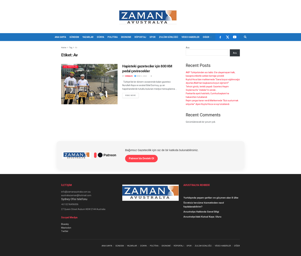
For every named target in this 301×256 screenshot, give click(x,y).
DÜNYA (100, 37)
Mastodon (66, 227)
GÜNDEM (74, 37)
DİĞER (206, 37)
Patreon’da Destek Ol (141, 158)
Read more (132, 95)
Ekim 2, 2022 (141, 76)
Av (76, 47)
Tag (70, 47)
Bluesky (65, 224)
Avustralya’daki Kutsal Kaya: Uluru (202, 216)
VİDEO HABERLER (190, 37)
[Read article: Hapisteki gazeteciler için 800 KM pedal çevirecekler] (89, 84)
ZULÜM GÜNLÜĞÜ (168, 37)
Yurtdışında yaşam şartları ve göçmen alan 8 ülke (210, 197)
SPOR (153, 37)
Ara (187, 47)
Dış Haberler (70, 67)
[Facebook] (220, 37)
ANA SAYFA (60, 37)
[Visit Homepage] (148, 17)
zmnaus (129, 76)
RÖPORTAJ (140, 37)
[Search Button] (245, 37)
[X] (227, 37)
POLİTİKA (113, 37)
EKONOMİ (126, 37)
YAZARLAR (87, 37)
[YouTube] (234, 37)
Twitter (64, 231)
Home (63, 47)
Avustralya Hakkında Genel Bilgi (201, 211)
